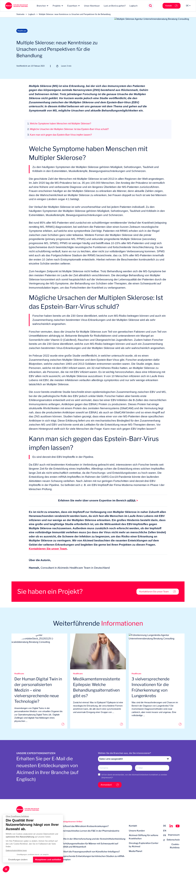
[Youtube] (178, 826)
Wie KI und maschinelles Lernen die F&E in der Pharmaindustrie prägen (87, 832)
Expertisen (72, 5)
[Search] (150, 6)
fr (164, 835)
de (164, 826)
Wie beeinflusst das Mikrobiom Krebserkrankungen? (82, 826)
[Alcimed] (16, 5)
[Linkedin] (171, 826)
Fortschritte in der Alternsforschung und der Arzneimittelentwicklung (90, 839)
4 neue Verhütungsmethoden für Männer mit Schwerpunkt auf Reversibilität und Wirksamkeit (86, 845)
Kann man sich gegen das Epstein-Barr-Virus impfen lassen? (59, 135)
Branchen (41, 5)
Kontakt (168, 6)
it (164, 840)
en (164, 830)
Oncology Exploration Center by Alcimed (143, 845)
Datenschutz (173, 839)
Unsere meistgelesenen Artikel (68, 821)
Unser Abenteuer (92, 5)
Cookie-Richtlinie (175, 846)
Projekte (57, 5)
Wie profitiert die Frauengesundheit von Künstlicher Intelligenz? (87, 851)
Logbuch (133, 5)
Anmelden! (106, 785)
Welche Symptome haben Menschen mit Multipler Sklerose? (59, 123)
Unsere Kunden (137, 830)
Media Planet (135, 851)
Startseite (20, 14)
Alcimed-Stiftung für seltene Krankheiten (143, 837)
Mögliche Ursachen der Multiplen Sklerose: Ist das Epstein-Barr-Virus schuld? (68, 129)
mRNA (131, 500)
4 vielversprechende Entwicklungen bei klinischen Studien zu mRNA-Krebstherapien (90, 858)
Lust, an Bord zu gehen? (115, 5)
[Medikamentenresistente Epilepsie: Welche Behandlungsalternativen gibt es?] (98, 724)
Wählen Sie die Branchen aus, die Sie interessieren (124, 753)
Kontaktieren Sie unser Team (48, 548)
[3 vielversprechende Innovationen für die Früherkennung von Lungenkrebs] (157, 724)
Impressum (106, 777)
